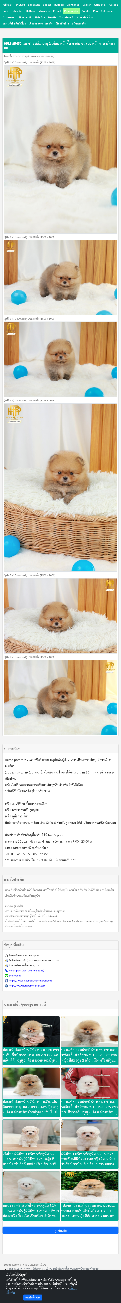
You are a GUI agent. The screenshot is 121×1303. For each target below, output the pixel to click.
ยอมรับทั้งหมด (32, 1297)
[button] (60, 1230)
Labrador (17, 11)
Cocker (87, 4)
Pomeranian (71, 11)
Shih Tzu (40, 17)
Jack (5, 11)
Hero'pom (34, 955)
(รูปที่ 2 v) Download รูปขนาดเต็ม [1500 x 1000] (29, 237)
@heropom (15, 975)
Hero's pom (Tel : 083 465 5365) (26, 970)
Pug (95, 11)
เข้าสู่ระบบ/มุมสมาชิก (41, 23)
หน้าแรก (7, 4)
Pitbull (57, 11)
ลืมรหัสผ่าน (62, 23)
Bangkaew (34, 4)
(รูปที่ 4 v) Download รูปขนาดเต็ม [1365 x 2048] (29, 400)
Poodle (86, 11)
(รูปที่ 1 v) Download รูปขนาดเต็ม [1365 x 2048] (29, 62)
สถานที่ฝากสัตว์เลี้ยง (14, 23)
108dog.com (11, 1264)
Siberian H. (25, 17)
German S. (100, 4)
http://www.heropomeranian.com (27, 985)
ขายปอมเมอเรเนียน (34, 1264)
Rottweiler (107, 11)
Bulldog (59, 4)
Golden (113, 4)
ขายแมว (20, 4)
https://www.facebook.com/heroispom (30, 980)
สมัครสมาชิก (79, 23)
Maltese (30, 11)
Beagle (47, 4)
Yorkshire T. (66, 17)
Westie (52, 17)
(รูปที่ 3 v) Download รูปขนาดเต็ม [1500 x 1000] (29, 318)
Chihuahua (73, 4)
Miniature (44, 11)
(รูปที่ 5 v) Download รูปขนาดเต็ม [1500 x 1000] (29, 575)
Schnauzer (9, 17)
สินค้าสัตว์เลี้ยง (85, 17)
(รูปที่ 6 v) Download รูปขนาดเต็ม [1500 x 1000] (29, 657)
